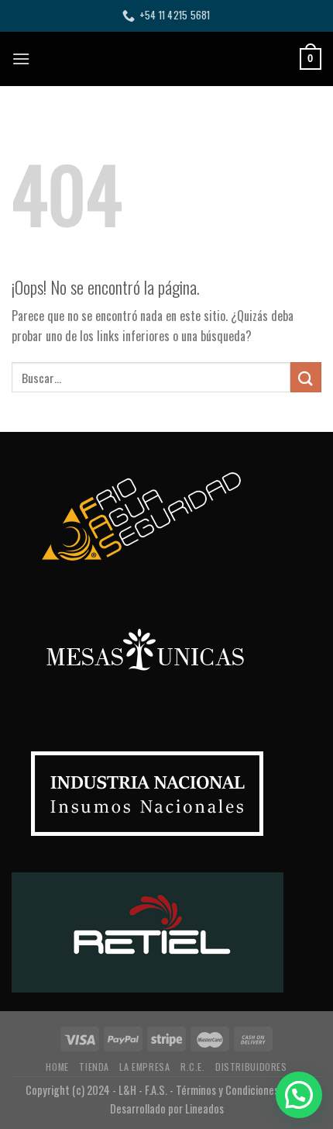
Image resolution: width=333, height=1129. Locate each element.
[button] (299, 1095)
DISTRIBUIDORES (251, 1066)
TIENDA (94, 1066)
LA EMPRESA (144, 1066)
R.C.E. (192, 1066)
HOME (57, 1066)
